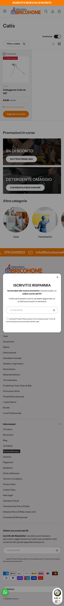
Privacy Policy (21, 319)
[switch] (57, 601)
